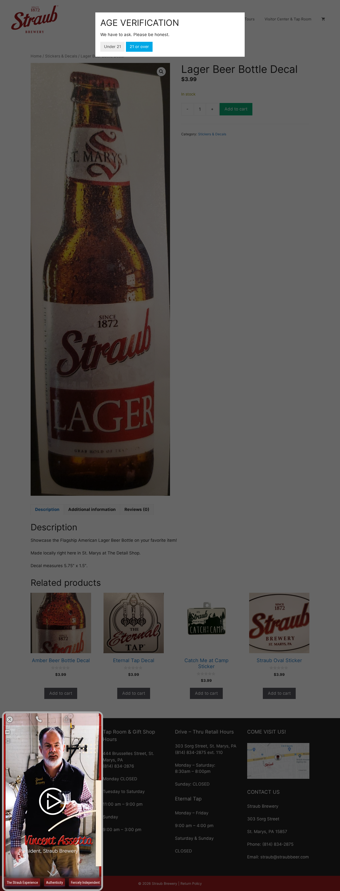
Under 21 (112, 46)
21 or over (139, 46)
